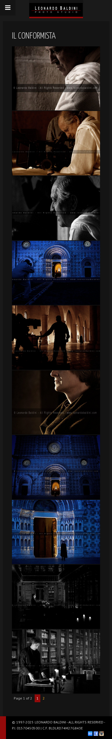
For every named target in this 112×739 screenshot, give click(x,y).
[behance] (90, 733)
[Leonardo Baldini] (56, 8)
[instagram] (101, 733)
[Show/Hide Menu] (8, 8)
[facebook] (95, 733)
